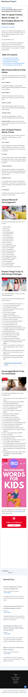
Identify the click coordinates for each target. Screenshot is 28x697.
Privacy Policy (16, 679)
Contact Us (15, 683)
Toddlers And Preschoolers (13, 591)
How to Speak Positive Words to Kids (11, 59)
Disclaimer (15, 681)
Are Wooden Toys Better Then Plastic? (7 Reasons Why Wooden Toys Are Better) (13, 628)
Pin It (5, 207)
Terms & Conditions (15, 677)
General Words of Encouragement (10, 61)
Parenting (5, 591)
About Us (16, 674)
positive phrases (19, 511)
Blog (16, 676)
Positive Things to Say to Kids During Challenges (13, 63)
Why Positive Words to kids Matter (10, 58)
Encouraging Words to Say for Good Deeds (12, 64)
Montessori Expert (8, 1)
